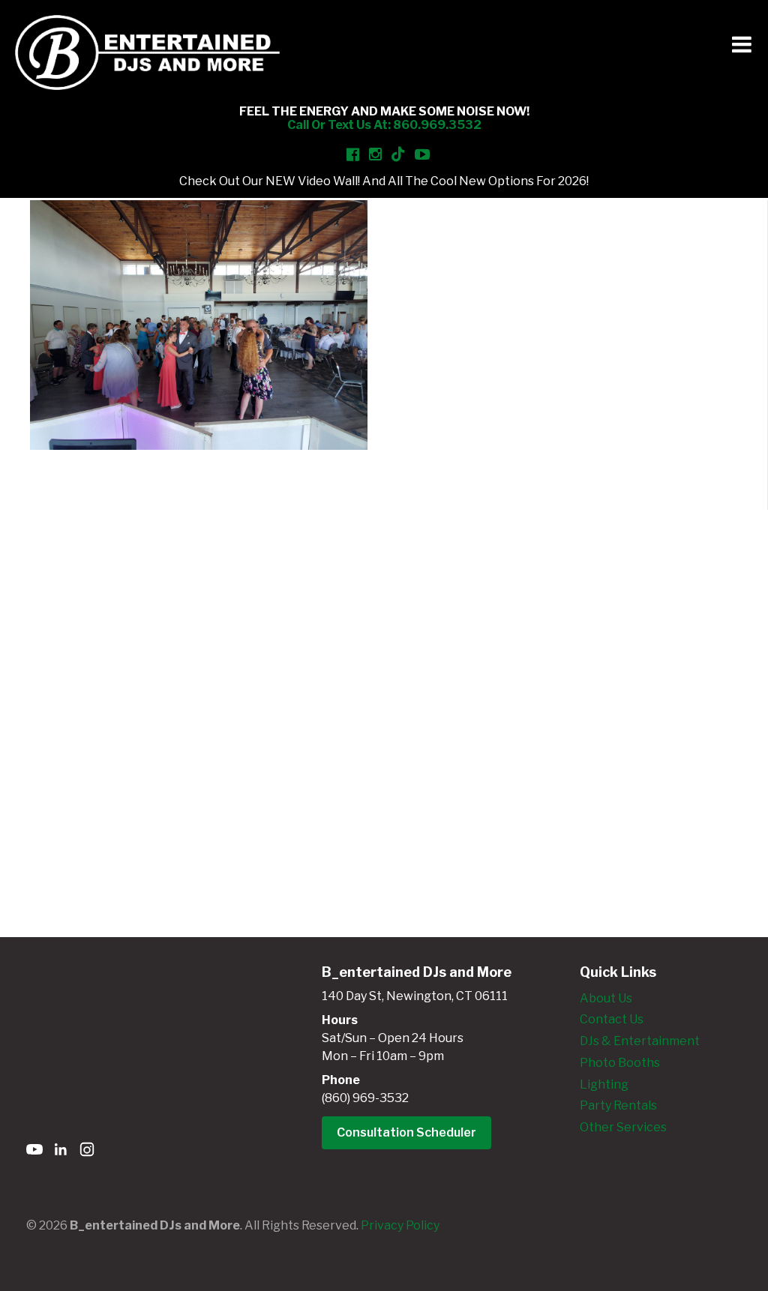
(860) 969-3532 (365, 1098)
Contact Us (612, 1019)
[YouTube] (34, 1152)
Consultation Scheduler (406, 1132)
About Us (606, 998)
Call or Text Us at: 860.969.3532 (384, 125)
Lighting (604, 1084)
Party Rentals (618, 1105)
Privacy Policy (400, 1225)
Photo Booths (620, 1063)
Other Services (623, 1127)
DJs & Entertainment (640, 1041)
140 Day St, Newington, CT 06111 (415, 996)
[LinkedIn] (60, 1152)
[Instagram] (87, 1152)
